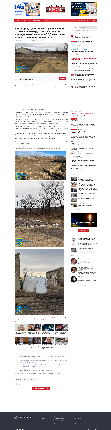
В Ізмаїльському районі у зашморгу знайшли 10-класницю (83, 161)
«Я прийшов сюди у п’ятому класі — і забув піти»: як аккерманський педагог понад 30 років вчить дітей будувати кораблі (84, 167)
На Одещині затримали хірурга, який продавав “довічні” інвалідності (86, 204)
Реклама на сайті (78, 418)
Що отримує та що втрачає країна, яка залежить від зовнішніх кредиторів (87, 273)
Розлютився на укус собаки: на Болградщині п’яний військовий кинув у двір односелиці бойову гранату (82, 43)
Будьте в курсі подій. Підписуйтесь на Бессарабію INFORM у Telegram (81, 48)
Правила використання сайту (59, 418)
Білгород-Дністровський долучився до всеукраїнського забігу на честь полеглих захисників (83, 142)
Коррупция (19, 384)
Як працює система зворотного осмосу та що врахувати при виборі (87, 244)
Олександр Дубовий (83, 267)
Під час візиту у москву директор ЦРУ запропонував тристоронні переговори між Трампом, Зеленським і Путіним (83, 81)
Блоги (34, 20)
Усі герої (83, 230)
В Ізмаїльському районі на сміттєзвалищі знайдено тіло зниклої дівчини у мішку (83, 114)
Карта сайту (56, 423)
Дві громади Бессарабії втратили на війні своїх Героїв (83, 119)
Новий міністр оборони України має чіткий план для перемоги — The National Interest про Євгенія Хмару (83, 137)
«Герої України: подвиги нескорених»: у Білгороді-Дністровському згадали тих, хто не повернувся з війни (83, 131)
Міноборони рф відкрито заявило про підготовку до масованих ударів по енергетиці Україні (84, 64)
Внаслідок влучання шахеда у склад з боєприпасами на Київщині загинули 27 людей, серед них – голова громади (83, 155)
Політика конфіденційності (59, 420)
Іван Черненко (81, 276)
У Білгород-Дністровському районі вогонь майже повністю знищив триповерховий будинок (83, 125)
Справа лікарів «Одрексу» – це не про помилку (87, 281)
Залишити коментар (42, 388)
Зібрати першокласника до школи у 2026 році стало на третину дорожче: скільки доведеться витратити (84, 69)
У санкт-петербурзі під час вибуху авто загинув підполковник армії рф (87, 199)
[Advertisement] (41, 99)
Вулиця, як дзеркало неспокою (85, 263)
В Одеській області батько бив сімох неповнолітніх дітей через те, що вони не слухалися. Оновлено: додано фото (83, 148)
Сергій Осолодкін (82, 258)
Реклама (39, 20)
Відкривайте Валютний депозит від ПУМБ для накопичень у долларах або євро (87, 239)
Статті (30, 20)
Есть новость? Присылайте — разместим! (84, 420)
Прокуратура (27, 384)
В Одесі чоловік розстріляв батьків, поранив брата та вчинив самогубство (83, 87)
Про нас (76, 423)
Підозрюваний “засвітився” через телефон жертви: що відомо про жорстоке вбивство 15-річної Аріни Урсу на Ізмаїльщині (84, 58)
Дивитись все (83, 285)
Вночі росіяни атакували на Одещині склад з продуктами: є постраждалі (83, 75)
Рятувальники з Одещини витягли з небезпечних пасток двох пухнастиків (81, 36)
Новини (43, 418)
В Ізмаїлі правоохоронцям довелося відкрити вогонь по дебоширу (82, 52)
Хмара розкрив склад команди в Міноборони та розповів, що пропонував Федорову (82, 31)
